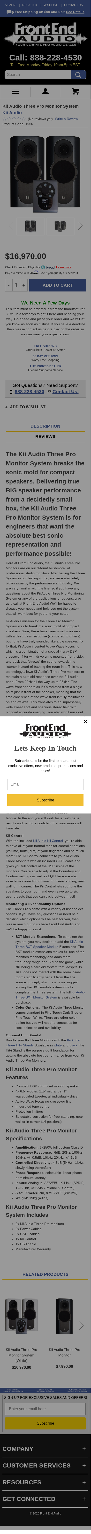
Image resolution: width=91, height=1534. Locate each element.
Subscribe (45, 800)
